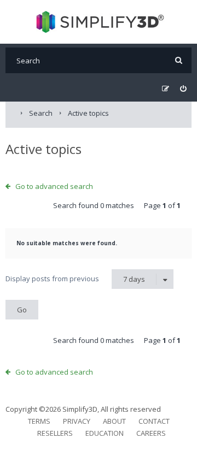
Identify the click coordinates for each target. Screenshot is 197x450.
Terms (39, 421)
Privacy (76, 421)
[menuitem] (183, 89)
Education (104, 433)
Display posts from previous (75, 279)
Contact (154, 421)
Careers (151, 433)
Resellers (55, 433)
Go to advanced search (54, 186)
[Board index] (98, 22)
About (114, 421)
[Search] (179, 60)
